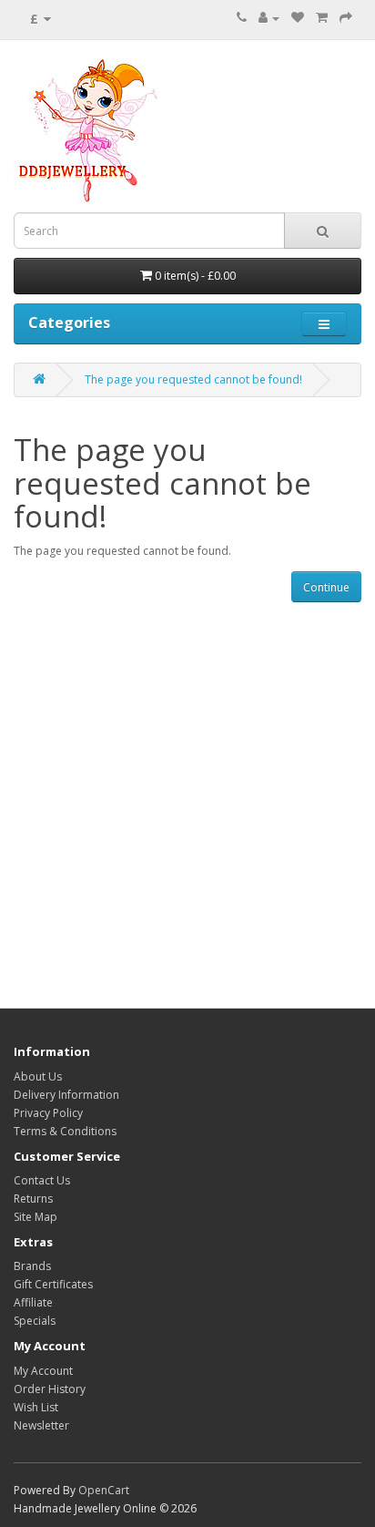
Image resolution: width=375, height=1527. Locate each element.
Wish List (36, 1407)
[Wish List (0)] (297, 18)
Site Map (35, 1217)
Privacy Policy (48, 1113)
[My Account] (268, 18)
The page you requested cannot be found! (193, 379)
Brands (32, 1266)
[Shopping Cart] (322, 18)
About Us (38, 1076)
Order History (50, 1389)
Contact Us (42, 1180)
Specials (35, 1320)
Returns (33, 1198)
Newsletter (41, 1425)
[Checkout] (346, 18)
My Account (43, 1370)
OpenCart (103, 1490)
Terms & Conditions (65, 1131)
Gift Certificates (53, 1284)
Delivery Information (66, 1094)
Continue (326, 587)
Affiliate (33, 1302)
